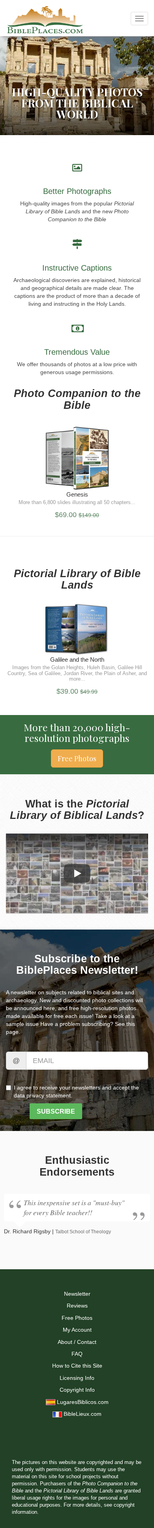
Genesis (77, 494)
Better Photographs (77, 191)
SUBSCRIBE (56, 1111)
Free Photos (77, 758)
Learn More (77, 477)
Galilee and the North (77, 659)
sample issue (22, 1024)
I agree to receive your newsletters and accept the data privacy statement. (76, 1091)
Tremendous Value (77, 352)
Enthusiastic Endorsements (77, 1166)
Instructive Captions (77, 267)
